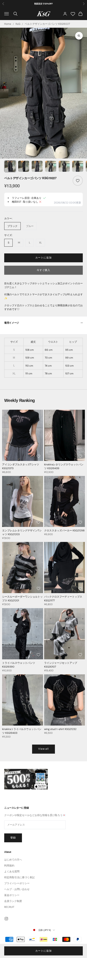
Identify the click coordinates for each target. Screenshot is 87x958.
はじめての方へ (13, 859)
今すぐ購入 (43, 270)
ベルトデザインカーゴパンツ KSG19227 (47, 24)
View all (43, 748)
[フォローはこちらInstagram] (6, 919)
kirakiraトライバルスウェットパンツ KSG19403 (21, 731)
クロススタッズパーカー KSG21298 (64, 530)
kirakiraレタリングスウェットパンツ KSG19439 (63, 466)
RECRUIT (9, 907)
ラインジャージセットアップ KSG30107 (60, 664)
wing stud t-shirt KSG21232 (60, 729)
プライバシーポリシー (17, 883)
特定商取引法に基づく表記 (19, 877)
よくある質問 (11, 871)
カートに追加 (43, 257)
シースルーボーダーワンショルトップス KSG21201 (22, 598)
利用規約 (9, 865)
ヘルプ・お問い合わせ (17, 889)
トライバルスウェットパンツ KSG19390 (18, 664)
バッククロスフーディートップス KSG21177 (63, 598)
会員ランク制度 (13, 901)
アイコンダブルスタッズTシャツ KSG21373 (20, 466)
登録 (13, 837)
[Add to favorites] (78, 181)
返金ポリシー (11, 895)
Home (7, 24)
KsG (18, 24)
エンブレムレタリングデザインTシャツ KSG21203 (22, 532)
